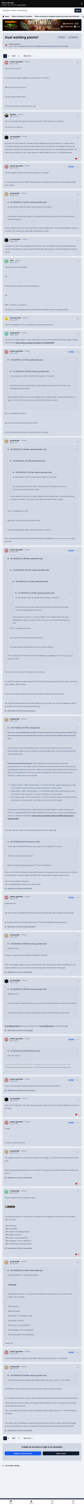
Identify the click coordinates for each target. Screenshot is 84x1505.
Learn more (4, 4)
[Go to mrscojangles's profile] (6, 137)
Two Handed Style (46, 1026)
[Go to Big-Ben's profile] (6, 115)
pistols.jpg (12, 1284)
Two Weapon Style (12, 1026)
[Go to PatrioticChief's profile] (6, 319)
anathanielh (14, 193)
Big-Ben (13, 114)
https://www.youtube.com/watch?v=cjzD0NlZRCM (35, 342)
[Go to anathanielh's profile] (6, 194)
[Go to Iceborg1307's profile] (6, 334)
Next (13, 56)
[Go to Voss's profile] (6, 261)
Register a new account (23, 1453)
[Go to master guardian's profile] (6, 45)
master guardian (14, 44)
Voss (11, 260)
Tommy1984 (14, 1191)
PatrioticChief (15, 318)
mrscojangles (15, 137)
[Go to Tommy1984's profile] (6, 1192)
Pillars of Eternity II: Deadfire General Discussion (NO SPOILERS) (44, 46)
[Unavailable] (10, 1207)
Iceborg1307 (15, 333)
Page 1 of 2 (27, 56)
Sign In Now (61, 1453)
